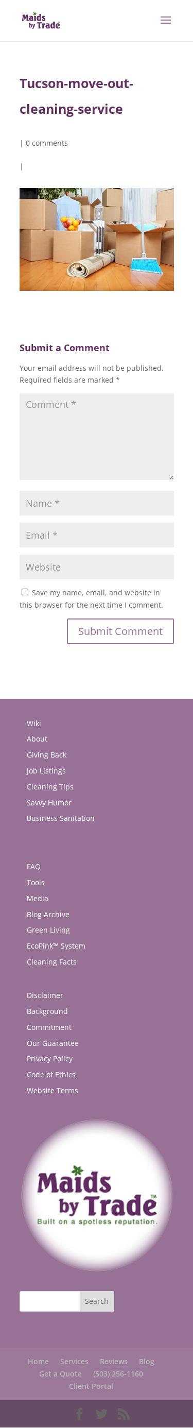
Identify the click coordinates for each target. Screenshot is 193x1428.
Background (47, 1011)
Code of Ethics (51, 1074)
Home (38, 1361)
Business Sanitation (61, 818)
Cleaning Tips (50, 787)
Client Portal (91, 1386)
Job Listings (46, 771)
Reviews (114, 1361)
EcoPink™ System (56, 946)
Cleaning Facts (52, 962)
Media (37, 898)
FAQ (34, 866)
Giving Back (46, 755)
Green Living (48, 930)
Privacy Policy (50, 1058)
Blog (146, 1361)
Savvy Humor (49, 802)
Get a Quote (60, 1374)
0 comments (47, 143)
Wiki (34, 723)
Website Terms (52, 1090)
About (37, 739)
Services (74, 1361)
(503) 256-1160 (118, 1374)
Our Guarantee (53, 1043)
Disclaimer (45, 995)
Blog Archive (48, 914)
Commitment (49, 1027)
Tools (36, 882)
